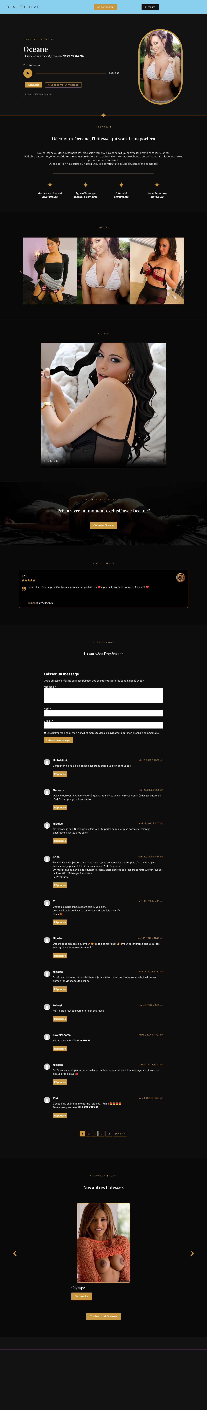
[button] (21, 271)
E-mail (48, 721)
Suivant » (120, 1133)
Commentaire (50, 686)
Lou (24, 576)
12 (108, 1133)
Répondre (60, 774)
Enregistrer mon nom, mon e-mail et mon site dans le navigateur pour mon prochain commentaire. (103, 733)
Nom (47, 708)
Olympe (78, 1287)
